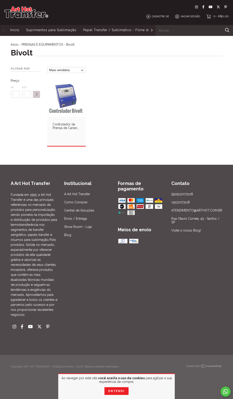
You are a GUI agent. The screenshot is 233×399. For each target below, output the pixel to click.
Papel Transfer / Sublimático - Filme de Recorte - (125, 30)
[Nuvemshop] (204, 367)
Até (24, 87)
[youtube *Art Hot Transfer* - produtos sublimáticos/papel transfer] (210, 6)
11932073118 (180, 202)
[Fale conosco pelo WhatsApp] (225, 392)
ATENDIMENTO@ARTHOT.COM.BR (196, 210)
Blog (67, 235)
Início (14, 30)
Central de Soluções (79, 210)
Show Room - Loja (78, 227)
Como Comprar (76, 202)
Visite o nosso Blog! (186, 230)
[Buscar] (227, 30)
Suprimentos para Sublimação (51, 30)
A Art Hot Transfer (77, 194)
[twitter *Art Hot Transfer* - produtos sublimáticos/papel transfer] (218, 6)
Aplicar (36, 94)
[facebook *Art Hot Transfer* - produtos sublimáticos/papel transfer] (203, 6)
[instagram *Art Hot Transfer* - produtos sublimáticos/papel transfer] (196, 6)
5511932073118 (182, 194)
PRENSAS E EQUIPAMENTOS (42, 44)
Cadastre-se (160, 16)
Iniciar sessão (190, 16)
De (12, 87)
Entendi (116, 391)
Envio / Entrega (75, 218)
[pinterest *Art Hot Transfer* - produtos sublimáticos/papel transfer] (226, 6)
